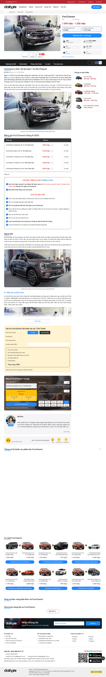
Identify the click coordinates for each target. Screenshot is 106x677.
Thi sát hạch (99, 1)
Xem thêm (38, 321)
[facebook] (18, 419)
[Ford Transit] (79, 99)
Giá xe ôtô (38, 7)
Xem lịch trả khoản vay (21, 404)
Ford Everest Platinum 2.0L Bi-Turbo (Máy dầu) (20, 168)
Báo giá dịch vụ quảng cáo (46, 636)
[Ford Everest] (32, 33)
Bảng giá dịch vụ (71, 1)
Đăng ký (93, 623)
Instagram (91, 641)
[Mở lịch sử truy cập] (88, 7)
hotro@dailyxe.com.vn (11, 1)
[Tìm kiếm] (81, 7)
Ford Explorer (19, 237)
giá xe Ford (10, 77)
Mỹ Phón (6, 72)
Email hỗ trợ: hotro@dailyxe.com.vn (15, 656)
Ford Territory (88, 77)
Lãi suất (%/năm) (43, 391)
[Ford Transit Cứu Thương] (79, 106)
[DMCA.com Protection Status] (96, 672)
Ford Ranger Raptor (89, 91)
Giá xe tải (47, 7)
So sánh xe (90, 1)
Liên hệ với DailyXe (11, 643)
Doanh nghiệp (45, 332)
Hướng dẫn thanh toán (45, 638)
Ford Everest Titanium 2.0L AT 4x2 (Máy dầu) (19, 157)
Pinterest (91, 636)
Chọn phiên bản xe (11, 340)
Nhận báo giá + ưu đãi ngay (82, 35)
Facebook (74, 636)
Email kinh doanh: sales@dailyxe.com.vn (39, 656)
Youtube (74, 639)
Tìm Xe (31, 7)
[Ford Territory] (79, 78)
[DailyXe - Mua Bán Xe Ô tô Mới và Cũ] (10, 7)
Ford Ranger (87, 84)
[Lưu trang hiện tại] (85, 7)
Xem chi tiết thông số (68, 57)
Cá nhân (33, 332)
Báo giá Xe (96, 7)
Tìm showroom (81, 1)
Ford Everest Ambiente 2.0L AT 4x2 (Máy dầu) (20, 145)
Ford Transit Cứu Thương (91, 105)
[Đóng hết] (101, 449)
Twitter (74, 641)
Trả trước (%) (42, 382)
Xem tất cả (52, 611)
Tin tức (63, 7)
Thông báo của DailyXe (45, 643)
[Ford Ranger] (79, 85)
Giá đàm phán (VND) (11, 344)
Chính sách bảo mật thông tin (14, 640)
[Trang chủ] (5, 12)
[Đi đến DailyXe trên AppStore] (95, 660)
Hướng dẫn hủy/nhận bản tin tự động (49, 640)
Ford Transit (87, 98)
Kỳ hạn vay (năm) (43, 399)
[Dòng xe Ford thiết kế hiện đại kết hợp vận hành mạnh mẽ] (37, 111)
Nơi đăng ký (9, 336)
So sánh (66, 145)
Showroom (22, 7)
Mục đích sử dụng (11, 332)
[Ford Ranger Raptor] (79, 92)
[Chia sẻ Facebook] (96, 62)
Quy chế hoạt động (11, 638)
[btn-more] (100, 62)
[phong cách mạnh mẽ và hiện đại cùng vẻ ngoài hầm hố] (37, 268)
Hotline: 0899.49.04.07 (12, 654)
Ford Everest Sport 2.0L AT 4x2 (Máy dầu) (18, 151)
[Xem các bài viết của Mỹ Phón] (11, 420)
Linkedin (91, 639)
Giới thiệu (8, 636)
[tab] (25, 55)
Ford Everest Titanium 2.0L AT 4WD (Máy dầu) (20, 162)
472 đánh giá (76, 19)
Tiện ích (55, 7)
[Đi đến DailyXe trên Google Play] (95, 655)
